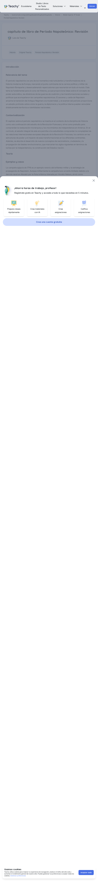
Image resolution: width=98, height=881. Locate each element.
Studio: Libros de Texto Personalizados (42, 6)
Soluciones (58, 6)
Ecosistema (26, 6)
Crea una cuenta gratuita (49, 222)
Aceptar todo (86, 872)
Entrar (92, 6)
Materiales (74, 6)
